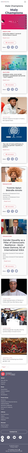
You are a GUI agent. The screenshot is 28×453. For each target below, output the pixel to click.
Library (3, 412)
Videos (2, 416)
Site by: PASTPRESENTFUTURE (14, 451)
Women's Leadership (6, 405)
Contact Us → (14, 431)
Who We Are (4, 380)
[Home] (5, 1)
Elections (3, 400)
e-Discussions (4, 427)
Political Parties (5, 403)
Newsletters (4, 394)
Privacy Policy (14, 447)
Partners (3, 382)
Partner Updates (5, 391)
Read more (6, 38)
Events (3, 393)
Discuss (3, 422)
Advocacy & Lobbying (6, 407)
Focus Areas (4, 397)
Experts (3, 384)
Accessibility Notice (13, 449)
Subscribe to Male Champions (1, 370)
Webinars (3, 419)
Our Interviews (5, 414)
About (2, 378)
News (2, 387)
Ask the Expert (5, 425)
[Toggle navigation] (25, 1)
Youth (2, 409)
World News (4, 389)
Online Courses (5, 418)
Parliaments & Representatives (9, 402)
